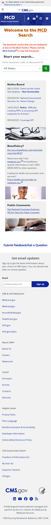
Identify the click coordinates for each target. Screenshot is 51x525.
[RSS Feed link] (36, 499)
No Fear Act (7, 463)
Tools (4, 372)
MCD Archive (9, 51)
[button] (28, 19)
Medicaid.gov (8, 306)
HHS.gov (6, 325)
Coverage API (27, 120)
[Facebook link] (25, 499)
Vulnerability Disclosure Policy (17, 439)
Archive (5, 384)
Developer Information (13, 433)
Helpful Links (8, 408)
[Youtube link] (20, 499)
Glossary (6, 397)
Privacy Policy (8, 414)
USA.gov (6, 476)
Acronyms (7, 378)
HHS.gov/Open (9, 331)
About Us (6, 348)
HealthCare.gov (9, 319)
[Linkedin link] (14, 499)
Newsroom (7, 361)
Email (5, 278)
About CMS (7, 342)
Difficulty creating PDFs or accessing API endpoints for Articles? (22, 111)
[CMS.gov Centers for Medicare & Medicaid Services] (25, 10)
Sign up (40, 284)
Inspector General (11, 469)
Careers (6, 355)
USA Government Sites (13, 450)
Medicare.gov (8, 300)
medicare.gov (14, 162)
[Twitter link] (31, 499)
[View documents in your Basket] (34, 19)
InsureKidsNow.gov (11, 312)
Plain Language (9, 420)
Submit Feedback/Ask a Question (25, 245)
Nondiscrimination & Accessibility (18, 427)
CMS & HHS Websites (12, 293)
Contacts (6, 391)
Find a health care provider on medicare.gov (21, 181)
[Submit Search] (45, 68)
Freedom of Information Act (15, 457)
